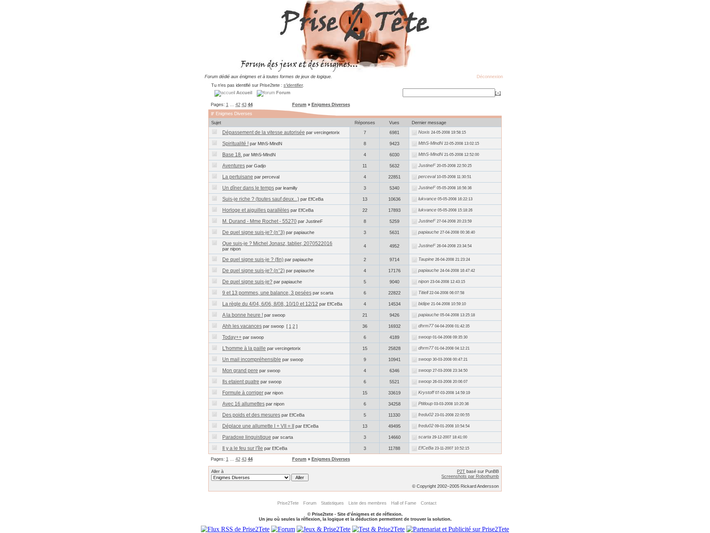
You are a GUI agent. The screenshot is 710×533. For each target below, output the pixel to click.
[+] (498, 92)
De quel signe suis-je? (247, 282)
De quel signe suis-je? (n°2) (253, 270)
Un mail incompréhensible (251, 359)
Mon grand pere (240, 370)
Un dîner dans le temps (248, 188)
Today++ (232, 337)
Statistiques (332, 503)
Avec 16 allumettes (243, 404)
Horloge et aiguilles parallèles (255, 210)
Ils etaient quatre (240, 382)
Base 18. (232, 155)
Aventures (233, 166)
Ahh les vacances (242, 326)
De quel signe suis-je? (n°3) (253, 232)
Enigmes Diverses (330, 104)
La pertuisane (237, 177)
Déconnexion (490, 76)
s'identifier (293, 85)
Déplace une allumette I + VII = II (258, 426)
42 (237, 104)
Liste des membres (367, 503)
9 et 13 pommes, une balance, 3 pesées (266, 293)
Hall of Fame (403, 503)
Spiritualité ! (235, 143)
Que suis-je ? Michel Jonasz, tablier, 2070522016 (277, 243)
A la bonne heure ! (242, 315)
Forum (299, 104)
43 (244, 104)
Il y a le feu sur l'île (242, 448)
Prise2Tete (288, 503)
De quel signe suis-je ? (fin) (253, 259)
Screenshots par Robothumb (470, 476)
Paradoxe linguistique (246, 437)
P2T (461, 471)
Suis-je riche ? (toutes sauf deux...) (260, 199)
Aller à (217, 471)
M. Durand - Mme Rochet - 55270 (259, 221)
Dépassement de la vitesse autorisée (263, 132)
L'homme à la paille (244, 348)
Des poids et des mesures (251, 415)
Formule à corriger (242, 393)
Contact (428, 503)
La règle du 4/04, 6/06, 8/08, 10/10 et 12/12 (270, 304)
